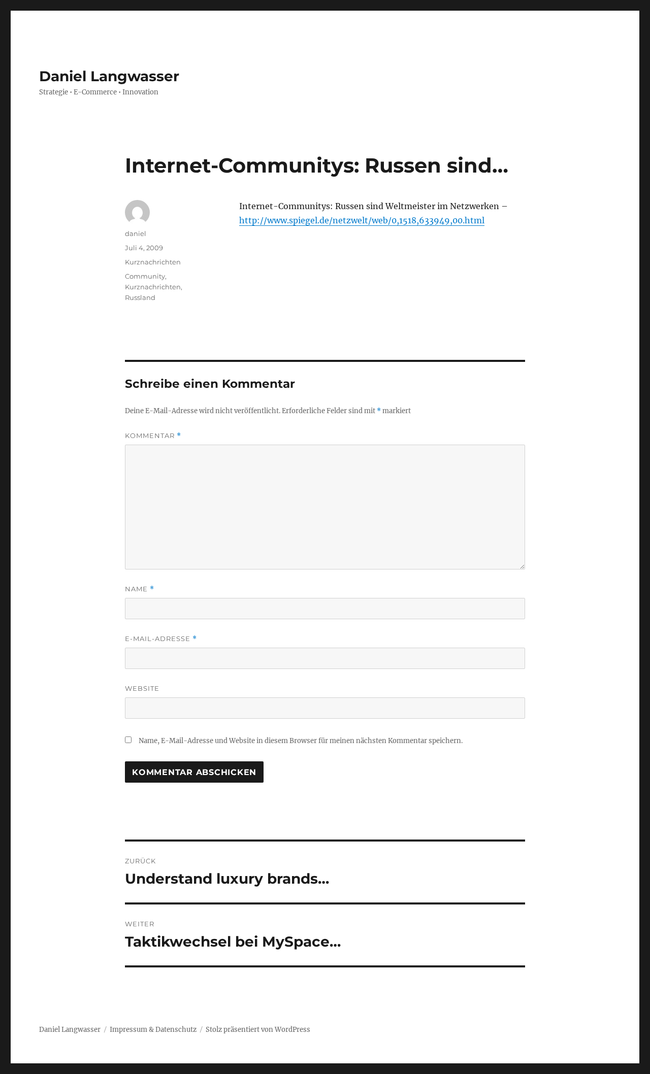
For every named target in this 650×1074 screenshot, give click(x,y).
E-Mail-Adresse (161, 638)
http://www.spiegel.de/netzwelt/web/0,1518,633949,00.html (361, 220)
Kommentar (153, 435)
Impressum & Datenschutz (153, 1029)
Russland (140, 297)
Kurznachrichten (153, 262)
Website (142, 688)
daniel (135, 233)
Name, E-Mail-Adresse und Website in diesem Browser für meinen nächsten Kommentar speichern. (301, 740)
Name (139, 589)
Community (145, 276)
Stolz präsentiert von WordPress (258, 1029)
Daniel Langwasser (109, 76)
